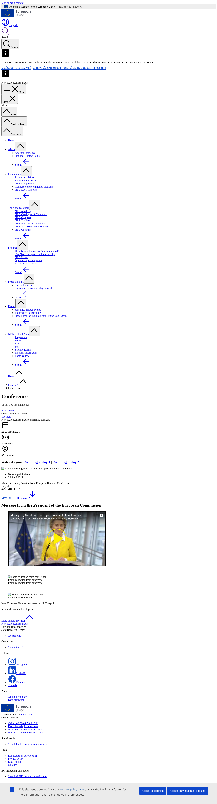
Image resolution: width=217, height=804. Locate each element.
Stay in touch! (15, 647)
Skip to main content (12, 2)
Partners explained (25, 177)
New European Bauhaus (14, 623)
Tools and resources (18, 207)
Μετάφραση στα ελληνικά (16, 67)
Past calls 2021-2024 (26, 263)
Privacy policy (16, 758)
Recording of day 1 (37, 462)
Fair (17, 343)
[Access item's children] (20, 146)
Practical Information (26, 352)
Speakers (6, 416)
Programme (21, 337)
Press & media (16, 281)
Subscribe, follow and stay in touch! (34, 288)
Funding (12, 247)
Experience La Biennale (28, 312)
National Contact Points (27, 155)
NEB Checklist (23, 229)
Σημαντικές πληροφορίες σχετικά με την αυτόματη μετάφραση (69, 67)
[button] (6, 498)
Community (14, 174)
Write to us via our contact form (25, 729)
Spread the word (24, 285)
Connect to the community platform (34, 186)
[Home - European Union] (16, 16)
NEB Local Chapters (26, 189)
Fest (17, 346)
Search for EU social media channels (27, 744)
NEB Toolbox (22, 220)
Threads (12, 685)
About (11, 149)
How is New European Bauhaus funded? (37, 251)
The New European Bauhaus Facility (35, 254)
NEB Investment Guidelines (30, 223)
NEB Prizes (21, 257)
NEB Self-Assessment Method (31, 226)
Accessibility (15, 635)
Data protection (16, 699)
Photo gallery (22, 355)
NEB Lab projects (24, 183)
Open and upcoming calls (28, 260)
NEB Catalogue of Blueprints (31, 214)
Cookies (12, 764)
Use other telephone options (23, 726)
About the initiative (25, 152)
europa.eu (26, 714)
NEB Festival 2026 (18, 334)
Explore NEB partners (27, 180)
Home (11, 140)
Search (5, 37)
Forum (18, 340)
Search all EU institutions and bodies (27, 776)
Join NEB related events (28, 309)
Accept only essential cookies (187, 790)
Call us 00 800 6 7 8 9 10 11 (23, 723)
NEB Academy (23, 211)
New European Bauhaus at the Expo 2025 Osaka (41, 315)
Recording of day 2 (66, 462)
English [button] (13, 25)
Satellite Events (23, 349)
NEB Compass (23, 217)
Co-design (13, 385)
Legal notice (14, 761)
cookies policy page (72, 789)
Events (11, 306)
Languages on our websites (22, 755)
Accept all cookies (153, 790)
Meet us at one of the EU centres (25, 732)
